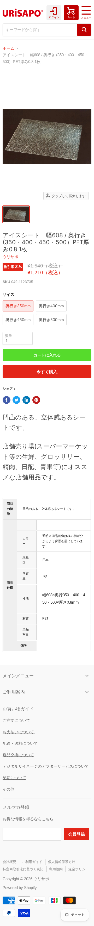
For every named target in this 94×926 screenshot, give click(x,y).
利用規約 (56, 869)
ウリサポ (10, 256)
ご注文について (17, 720)
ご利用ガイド (32, 862)
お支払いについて (19, 732)
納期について (14, 777)
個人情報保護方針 (61, 862)
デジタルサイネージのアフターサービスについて (46, 766)
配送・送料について (20, 743)
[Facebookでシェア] (6, 400)
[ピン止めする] (36, 400)
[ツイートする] (16, 400)
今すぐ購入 (47, 371)
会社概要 (9, 862)
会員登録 (76, 833)
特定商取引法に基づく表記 (23, 869)
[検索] (84, 30)
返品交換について (18, 755)
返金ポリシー (78, 869)
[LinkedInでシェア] (26, 400)
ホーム (8, 48)
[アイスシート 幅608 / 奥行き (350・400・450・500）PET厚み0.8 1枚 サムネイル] (16, 214)
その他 (8, 789)
